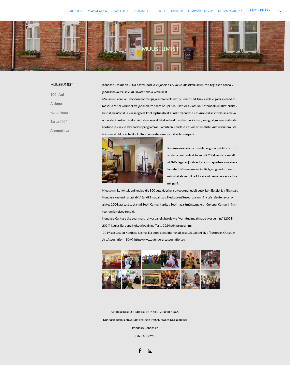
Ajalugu (56, 103)
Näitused (122, 10)
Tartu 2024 (58, 121)
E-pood (158, 10)
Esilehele (75, 10)
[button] (259, 10)
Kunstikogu (59, 112)
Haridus (176, 10)
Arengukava (59, 130)
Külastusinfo (230, 10)
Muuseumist (98, 10)
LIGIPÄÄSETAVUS (200, 10)
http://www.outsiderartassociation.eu (159, 239)
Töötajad (57, 94)
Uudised (141, 10)
